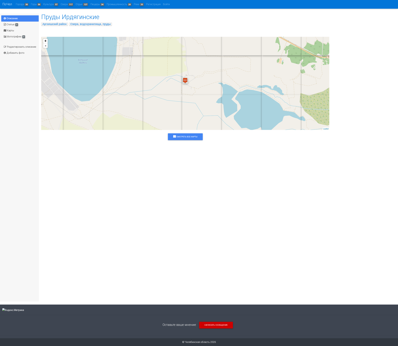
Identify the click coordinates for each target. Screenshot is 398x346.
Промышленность (119, 4)
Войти (166, 4)
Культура (50, 4)
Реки (138, 4)
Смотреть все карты (186, 137)
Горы (35, 4)
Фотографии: (15, 36)
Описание (12, 18)
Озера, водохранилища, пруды (90, 24)
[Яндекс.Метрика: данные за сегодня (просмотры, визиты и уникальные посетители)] (13, 310)
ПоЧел (7, 4)
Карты (10, 30)
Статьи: (11, 24)
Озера (66, 4)
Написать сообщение (216, 325)
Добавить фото (15, 52)
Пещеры (96, 4)
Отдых (81, 4)
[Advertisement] (134, 206)
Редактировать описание (21, 46)
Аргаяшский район (54, 24)
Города (22, 4)
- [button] (45, 45)
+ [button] (45, 41)
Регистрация (153, 4)
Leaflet (326, 128)
